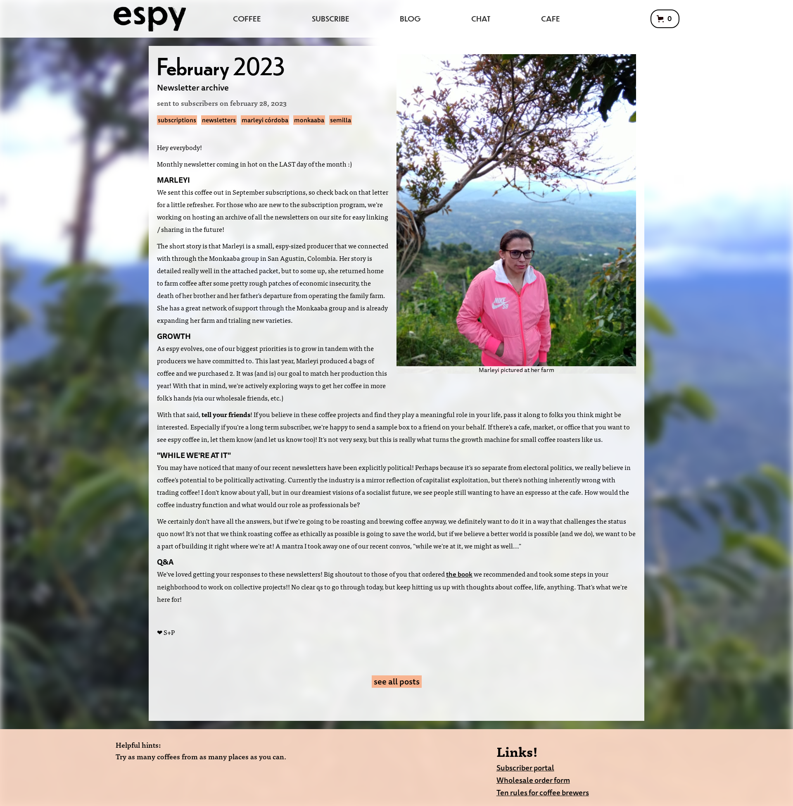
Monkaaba (309, 120)
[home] (150, 18)
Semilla (340, 120)
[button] (665, 19)
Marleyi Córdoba (265, 120)
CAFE (550, 18)
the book (459, 574)
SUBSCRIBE (330, 18)
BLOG (410, 18)
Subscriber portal (525, 768)
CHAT (480, 18)
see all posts (397, 681)
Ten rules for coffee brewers (542, 792)
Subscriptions (177, 120)
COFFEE (247, 18)
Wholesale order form (533, 780)
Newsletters (219, 120)
